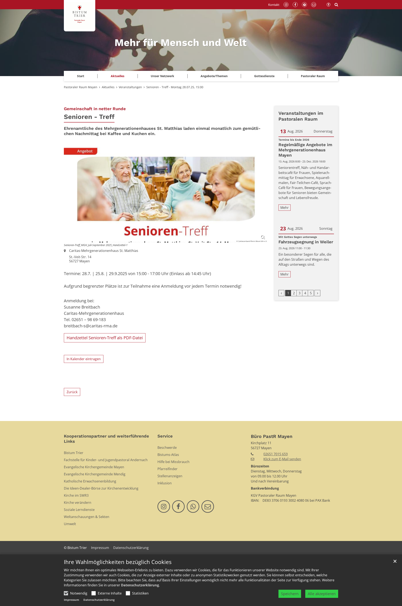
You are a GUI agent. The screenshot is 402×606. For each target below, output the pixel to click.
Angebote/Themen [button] (214, 76)
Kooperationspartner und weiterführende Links (106, 439)
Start (80, 76)
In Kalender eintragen (84, 359)
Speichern (290, 593)
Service (165, 436)
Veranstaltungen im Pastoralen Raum (300, 116)
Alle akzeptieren (322, 593)
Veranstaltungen (130, 87)
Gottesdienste (264, 76)
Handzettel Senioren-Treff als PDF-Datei (105, 338)
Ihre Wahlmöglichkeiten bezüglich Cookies (117, 562)
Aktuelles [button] (117, 76)
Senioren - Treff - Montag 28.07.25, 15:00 (174, 87)
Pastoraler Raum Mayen (80, 87)
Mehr (284, 207)
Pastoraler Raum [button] (313, 76)
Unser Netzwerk (162, 76)
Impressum (71, 600)
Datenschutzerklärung (140, 585)
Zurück (72, 392)
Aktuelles (108, 87)
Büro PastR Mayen (271, 436)
